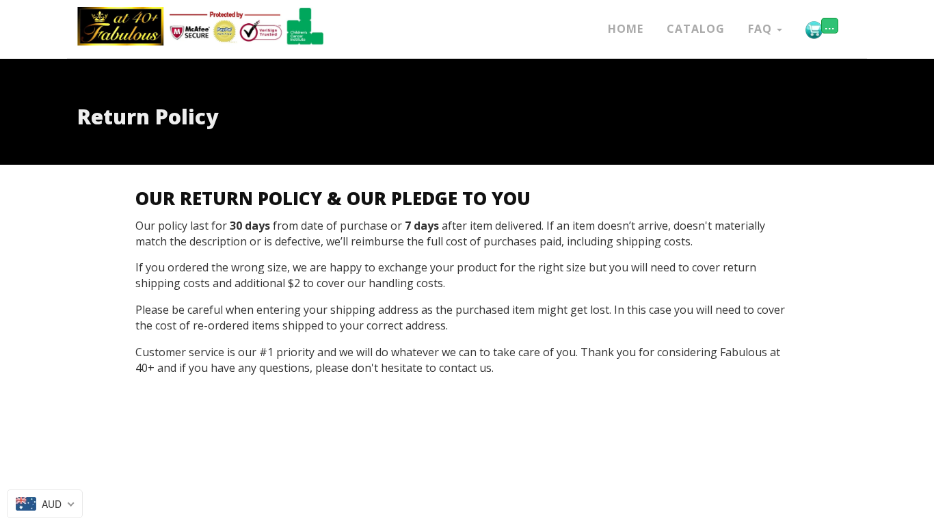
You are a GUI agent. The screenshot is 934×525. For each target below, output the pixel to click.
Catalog (696, 28)
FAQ (761, 28)
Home (625, 28)
